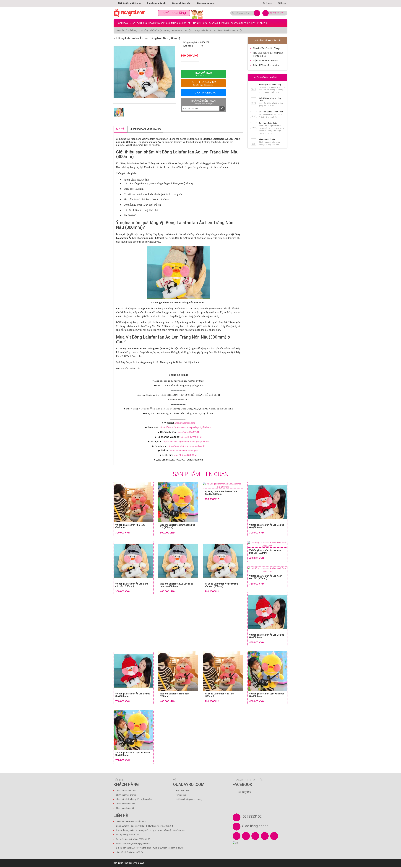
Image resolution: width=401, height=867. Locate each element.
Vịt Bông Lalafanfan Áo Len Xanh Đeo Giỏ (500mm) (265, 551)
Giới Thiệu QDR (182, 790)
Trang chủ (119, 30)
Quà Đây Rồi (244, 792)
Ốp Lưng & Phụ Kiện (197, 23)
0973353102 (277, 13)
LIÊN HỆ (254, 23)
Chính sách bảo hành (125, 803)
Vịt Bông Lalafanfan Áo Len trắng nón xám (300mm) (131, 585)
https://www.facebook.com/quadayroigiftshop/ (185, 427)
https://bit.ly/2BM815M (185, 455)
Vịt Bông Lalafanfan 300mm (174, 30)
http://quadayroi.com (184, 422)
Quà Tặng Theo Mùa (219, 23)
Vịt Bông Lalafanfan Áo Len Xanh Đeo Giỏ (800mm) (265, 577)
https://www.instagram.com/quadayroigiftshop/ (186, 441)
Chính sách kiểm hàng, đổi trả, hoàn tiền (134, 799)
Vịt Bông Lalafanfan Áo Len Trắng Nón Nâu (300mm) (215, 30)
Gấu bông (142, 23)
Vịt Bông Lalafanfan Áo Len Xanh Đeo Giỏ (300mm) (221, 492)
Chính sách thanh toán (126, 790)
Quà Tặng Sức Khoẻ (176, 23)
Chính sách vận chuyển (126, 795)
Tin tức (263, 23)
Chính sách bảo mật (125, 808)
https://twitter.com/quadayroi (184, 450)
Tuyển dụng (181, 795)
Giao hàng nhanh (255, 826)
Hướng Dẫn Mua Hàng (145, 129)
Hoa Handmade (156, 23)
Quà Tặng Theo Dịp (240, 23)
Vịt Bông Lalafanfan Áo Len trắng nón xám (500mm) (176, 585)
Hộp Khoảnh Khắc (126, 23)
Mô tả (120, 129)
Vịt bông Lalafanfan (150, 30)
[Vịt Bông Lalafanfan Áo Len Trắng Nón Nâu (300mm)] (144, 72)
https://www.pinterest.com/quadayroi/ (186, 446)
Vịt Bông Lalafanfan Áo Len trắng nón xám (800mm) (221, 585)
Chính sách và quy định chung (189, 799)
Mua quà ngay (203, 74)
